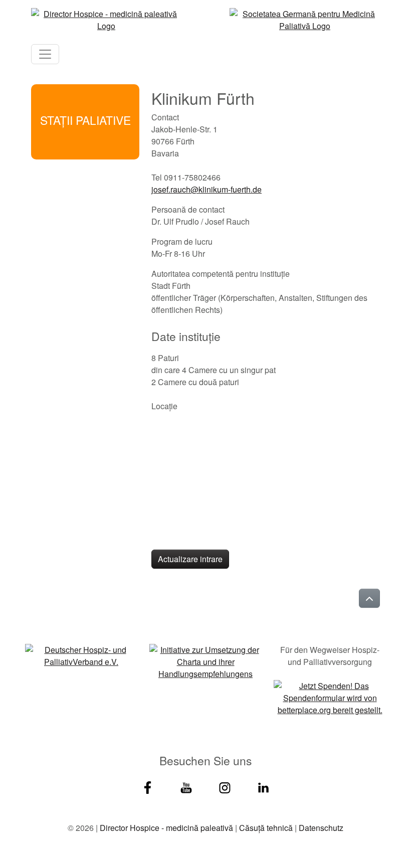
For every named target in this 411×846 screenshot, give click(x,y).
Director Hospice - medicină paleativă (166, 827)
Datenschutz (321, 827)
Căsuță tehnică (266, 827)
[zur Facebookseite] (147, 786)
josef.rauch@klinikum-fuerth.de (206, 189)
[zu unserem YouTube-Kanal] (186, 786)
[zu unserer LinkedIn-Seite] (263, 786)
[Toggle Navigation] (45, 54)
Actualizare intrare (190, 559)
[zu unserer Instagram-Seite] (225, 786)
